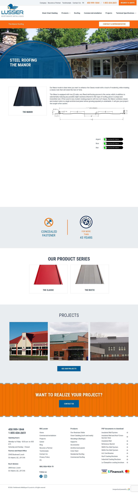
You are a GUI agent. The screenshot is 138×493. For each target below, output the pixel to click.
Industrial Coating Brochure (111, 459)
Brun (97, 143)
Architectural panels (78, 448)
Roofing (77, 13)
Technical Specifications (125, 13)
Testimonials (66, 3)
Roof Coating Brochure (110, 456)
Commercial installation (93, 13)
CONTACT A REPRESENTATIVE (114, 24)
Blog (41, 445)
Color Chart (74, 451)
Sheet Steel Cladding (50, 13)
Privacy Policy (45, 457)
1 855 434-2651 (110, 3)
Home (42, 433)
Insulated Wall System (110, 433)
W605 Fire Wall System (110, 447)
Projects (109, 13)
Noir (97, 148)
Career (42, 442)
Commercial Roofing (78, 457)
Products (65, 13)
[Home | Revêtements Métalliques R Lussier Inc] (13, 10)
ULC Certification (108, 453)
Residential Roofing (77, 454)
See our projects (69, 369)
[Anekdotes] (129, 489)
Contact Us (77, 3)
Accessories (75, 445)
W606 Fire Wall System (110, 450)
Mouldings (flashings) (78, 439)
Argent (98, 139)
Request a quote (128, 3)
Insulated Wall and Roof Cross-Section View (113, 437)
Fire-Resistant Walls (78, 433)
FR (83, 3)
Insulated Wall (107, 441)
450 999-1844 (93, 3)
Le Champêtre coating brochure (113, 462)
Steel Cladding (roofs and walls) (82, 436)
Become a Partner (54, 3)
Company (43, 3)
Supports (74, 442)
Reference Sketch (108, 444)
